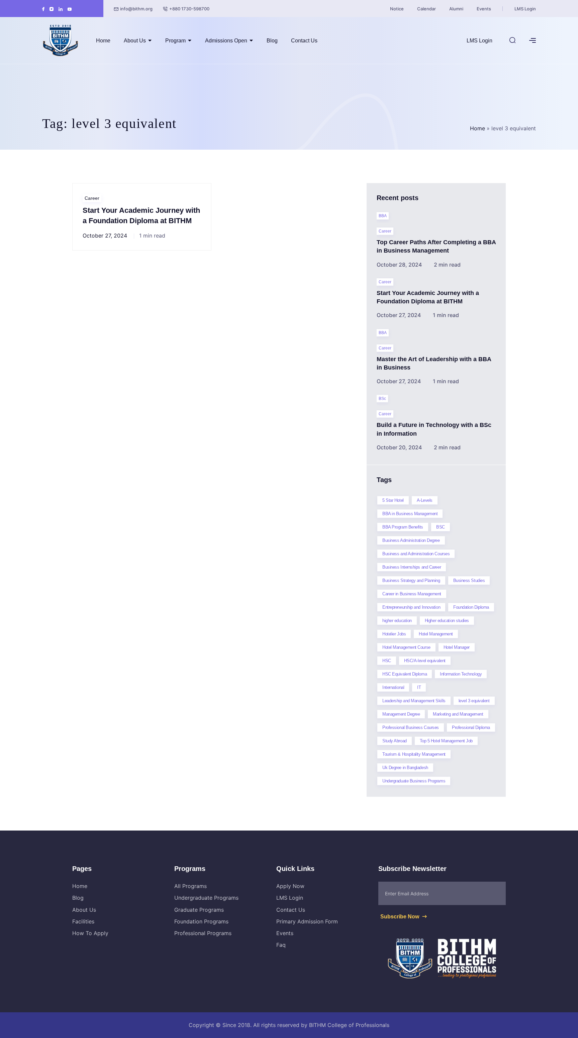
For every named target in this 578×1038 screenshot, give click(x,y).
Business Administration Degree (411, 540)
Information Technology (461, 674)
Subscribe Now (400, 916)
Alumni (456, 8)
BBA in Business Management (410, 513)
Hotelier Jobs (394, 633)
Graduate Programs (199, 909)
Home (103, 40)
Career (92, 198)
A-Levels (424, 500)
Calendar (426, 8)
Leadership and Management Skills (414, 700)
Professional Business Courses (410, 727)
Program (175, 40)
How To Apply (90, 933)
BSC (440, 527)
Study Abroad (394, 740)
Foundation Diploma (471, 607)
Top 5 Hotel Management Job (446, 740)
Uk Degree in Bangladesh (405, 767)
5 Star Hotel (393, 500)
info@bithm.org (136, 8)
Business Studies (469, 580)
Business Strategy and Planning (411, 580)
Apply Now (290, 886)
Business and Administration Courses (416, 553)
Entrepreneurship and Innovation (411, 607)
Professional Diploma (471, 727)
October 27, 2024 (105, 235)
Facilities (83, 921)
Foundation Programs (201, 921)
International (393, 687)
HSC (386, 660)
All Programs (190, 886)
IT (419, 687)
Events (484, 8)
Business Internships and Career (411, 567)
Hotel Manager (457, 647)
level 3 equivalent (474, 700)
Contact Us (304, 40)
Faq (281, 944)
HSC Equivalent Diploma (404, 674)
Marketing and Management (458, 714)
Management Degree (401, 714)
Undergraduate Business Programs (413, 780)
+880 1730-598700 (189, 8)
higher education (397, 620)
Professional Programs (202, 933)
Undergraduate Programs (206, 897)
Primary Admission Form (307, 921)
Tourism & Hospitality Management (414, 754)
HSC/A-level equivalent (425, 660)
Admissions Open (226, 40)
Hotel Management (436, 633)
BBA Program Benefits (402, 527)
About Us (135, 40)
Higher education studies (447, 620)
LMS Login (525, 8)
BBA (383, 215)
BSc (382, 398)
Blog (272, 40)
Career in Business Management (411, 593)
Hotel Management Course (406, 647)
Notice (397, 8)
